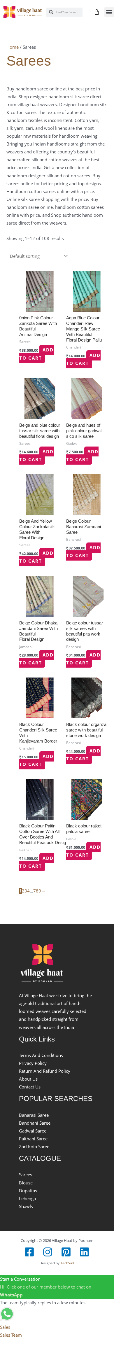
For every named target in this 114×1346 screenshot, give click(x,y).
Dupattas (28, 1190)
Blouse (26, 1183)
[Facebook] (29, 1252)
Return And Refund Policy (44, 1071)
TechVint (67, 1263)
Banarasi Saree (34, 1115)
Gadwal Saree (32, 1131)
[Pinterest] (66, 1252)
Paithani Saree (33, 1139)
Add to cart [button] (36, 354)
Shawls (26, 1206)
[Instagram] (48, 1252)
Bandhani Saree (34, 1123)
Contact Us (30, 1087)
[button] (109, 12)
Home (12, 47)
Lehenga (27, 1198)
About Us (28, 1079)
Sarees (25, 1174)
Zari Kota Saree (34, 1146)
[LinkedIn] (84, 1252)
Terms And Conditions (41, 1055)
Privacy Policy (33, 1063)
